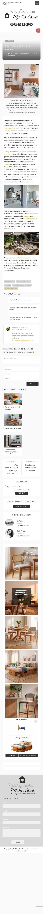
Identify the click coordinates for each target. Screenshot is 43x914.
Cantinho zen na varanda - (24, 300)
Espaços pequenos (24, 281)
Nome (4, 803)
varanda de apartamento (22, 285)
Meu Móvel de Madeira (25, 849)
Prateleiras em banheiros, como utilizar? (11, 452)
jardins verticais (31, 219)
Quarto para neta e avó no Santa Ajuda (30, 468)
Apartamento (10, 281)
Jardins (20, 258)
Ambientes (9, 41)
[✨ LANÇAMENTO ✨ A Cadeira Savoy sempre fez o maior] (21, 563)
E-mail (4, 811)
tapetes (26, 216)
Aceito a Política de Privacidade (22, 489)
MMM (10, 54)
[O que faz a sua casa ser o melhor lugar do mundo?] (21, 598)
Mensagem (6, 828)
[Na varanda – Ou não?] (13, 420)
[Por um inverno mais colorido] (13, 399)
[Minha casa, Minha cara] (21, 11)
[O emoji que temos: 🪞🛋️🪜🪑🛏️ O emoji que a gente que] (21, 735)
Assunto (5, 819)
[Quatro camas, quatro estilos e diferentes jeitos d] (21, 666)
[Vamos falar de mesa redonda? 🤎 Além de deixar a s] (21, 632)
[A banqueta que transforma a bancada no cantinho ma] (21, 701)
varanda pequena (11, 289)
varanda (8, 285)
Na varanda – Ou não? (13, 428)
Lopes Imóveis (9, 128)
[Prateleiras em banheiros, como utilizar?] (13, 441)
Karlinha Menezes (18, 327)
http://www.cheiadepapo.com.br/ (23, 340)
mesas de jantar (32, 214)
